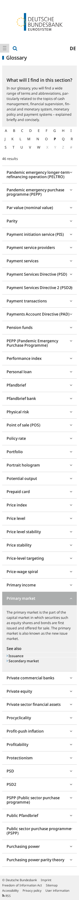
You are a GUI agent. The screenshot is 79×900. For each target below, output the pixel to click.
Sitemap (51, 885)
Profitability (17, 744)
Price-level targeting (25, 558)
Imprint (46, 880)
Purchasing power (23, 846)
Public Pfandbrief (22, 815)
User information (57, 890)
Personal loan (19, 371)
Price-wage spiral (22, 571)
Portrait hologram (23, 465)
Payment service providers (31, 247)
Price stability (19, 545)
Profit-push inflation (25, 731)
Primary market (21, 598)
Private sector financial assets (34, 704)
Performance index (24, 358)
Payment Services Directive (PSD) (37, 274)
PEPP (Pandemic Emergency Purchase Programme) (32, 343)
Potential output (22, 478)
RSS (8, 896)
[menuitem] (4, 48)
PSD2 (11, 784)
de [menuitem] (73, 48)
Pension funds (19, 327)
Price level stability (24, 531)
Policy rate (16, 438)
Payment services (22, 260)
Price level (16, 518)
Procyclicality (19, 717)
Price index (17, 505)
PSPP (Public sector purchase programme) (33, 800)
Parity (12, 221)
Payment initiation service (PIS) (35, 234)
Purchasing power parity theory (35, 859)
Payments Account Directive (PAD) (38, 314)
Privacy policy (32, 890)
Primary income (21, 585)
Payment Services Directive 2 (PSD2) (39, 287)
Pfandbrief (16, 385)
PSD (10, 771)
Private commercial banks (30, 677)
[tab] (39, 175)
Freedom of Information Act (22, 885)
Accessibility (10, 890)
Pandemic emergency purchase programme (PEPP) (35, 192)
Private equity (19, 691)
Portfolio (15, 451)
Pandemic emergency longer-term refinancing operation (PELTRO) (38, 174)
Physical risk (18, 411)
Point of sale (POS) (23, 425)
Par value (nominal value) (30, 207)
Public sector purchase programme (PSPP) (39, 831)
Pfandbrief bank (21, 398)
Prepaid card (18, 491)
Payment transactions (27, 301)
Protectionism (20, 757)
